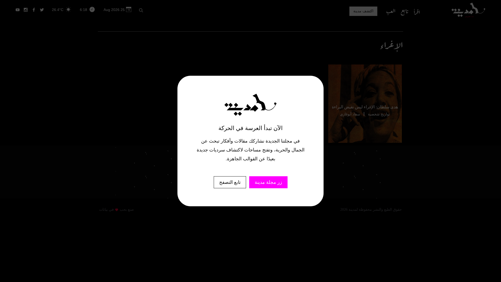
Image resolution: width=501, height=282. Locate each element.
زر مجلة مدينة (268, 182)
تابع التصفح (230, 182)
